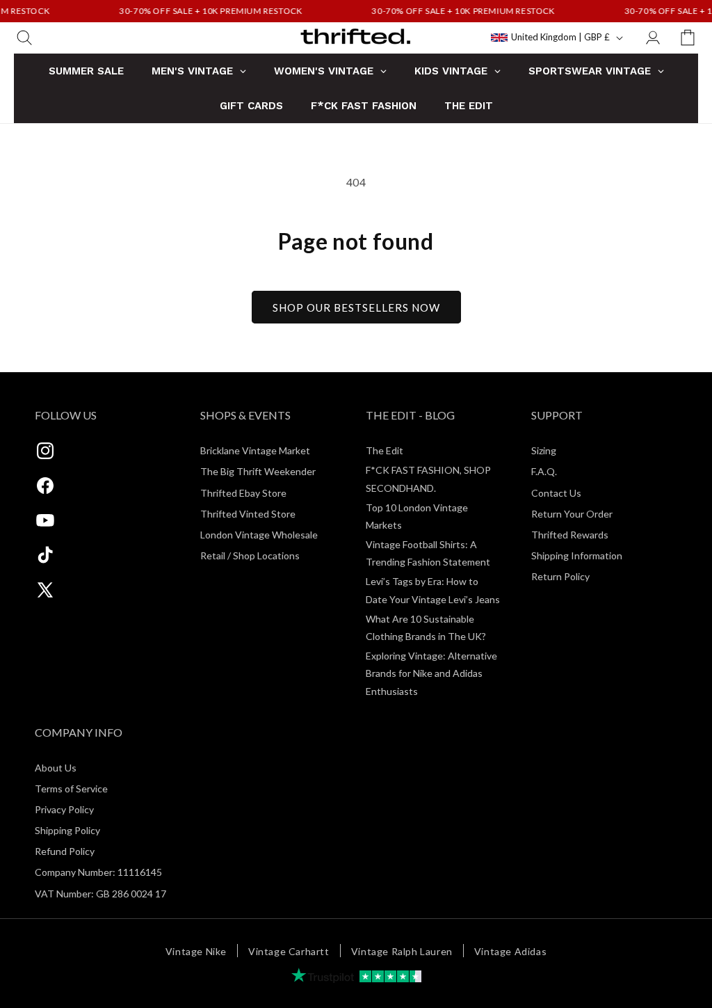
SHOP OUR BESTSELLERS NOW (356, 307)
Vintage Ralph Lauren (402, 951)
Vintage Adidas (510, 951)
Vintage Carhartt (289, 951)
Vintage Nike (196, 951)
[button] (24, 37)
